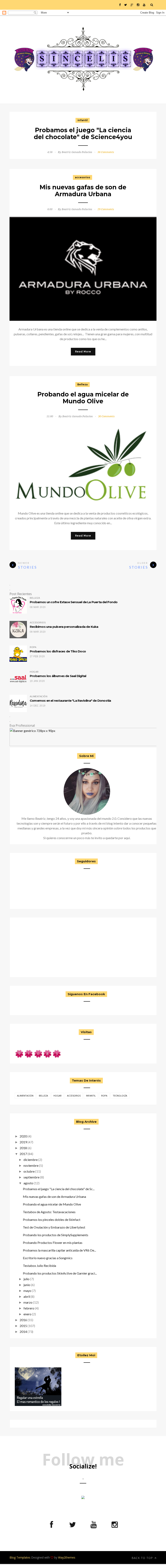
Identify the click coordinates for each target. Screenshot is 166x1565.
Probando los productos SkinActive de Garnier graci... (60, 1273)
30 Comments (106, 416)
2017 (23, 1154)
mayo (27, 1290)
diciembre (30, 1159)
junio (26, 1285)
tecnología (120, 1095)
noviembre (30, 1165)
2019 (23, 1142)
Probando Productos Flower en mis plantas (52, 1242)
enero (27, 1314)
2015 (23, 1326)
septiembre (31, 1177)
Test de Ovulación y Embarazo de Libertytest (54, 1227)
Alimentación (25, 1095)
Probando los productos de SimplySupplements (55, 1235)
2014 (23, 1331)
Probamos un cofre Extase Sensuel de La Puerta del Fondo (73, 602)
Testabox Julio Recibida (39, 1265)
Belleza (82, 384)
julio (26, 1279)
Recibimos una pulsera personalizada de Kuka (64, 627)
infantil (83, 120)
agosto (28, 1183)
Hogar (57, 1095)
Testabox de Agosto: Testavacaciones (49, 1212)
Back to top (143, 1558)
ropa (104, 1095)
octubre (29, 1171)
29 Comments (106, 209)
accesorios (82, 177)
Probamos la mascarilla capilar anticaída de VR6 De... (59, 1250)
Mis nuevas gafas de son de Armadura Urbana (83, 190)
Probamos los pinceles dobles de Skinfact (51, 1219)
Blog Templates (20, 1557)
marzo (27, 1302)
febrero (28, 1308)
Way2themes (66, 1557)
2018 (23, 1148)
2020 (23, 1136)
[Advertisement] (38, 946)
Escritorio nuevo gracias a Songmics (47, 1258)
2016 (23, 1320)
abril (26, 1296)
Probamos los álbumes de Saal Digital (58, 676)
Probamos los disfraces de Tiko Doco (58, 651)
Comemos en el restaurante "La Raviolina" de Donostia (70, 700)
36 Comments (106, 152)
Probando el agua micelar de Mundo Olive (83, 398)
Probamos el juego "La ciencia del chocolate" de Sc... (59, 1189)
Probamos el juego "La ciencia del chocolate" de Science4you (83, 133)
